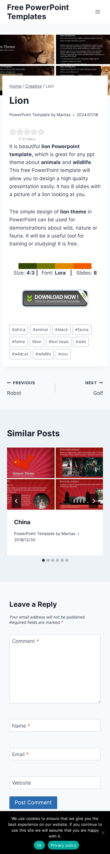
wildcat (20, 354)
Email (20, 754)
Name (21, 726)
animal (40, 329)
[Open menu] (97, 11)
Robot (21, 388)
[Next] (93, 501)
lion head (58, 341)
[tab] (43, 560)
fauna (82, 329)
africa (19, 329)
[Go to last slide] (16, 501)
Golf (94, 388)
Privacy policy (64, 845)
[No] (103, 832)
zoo (63, 354)
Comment (25, 641)
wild (81, 341)
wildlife (43, 354)
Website (21, 783)
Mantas (64, 114)
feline (18, 341)
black (61, 329)
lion (36, 341)
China (22, 522)
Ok (39, 845)
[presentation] (55, 479)
